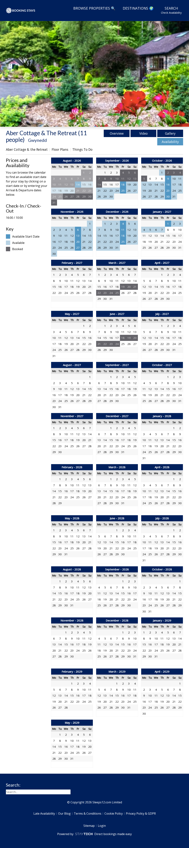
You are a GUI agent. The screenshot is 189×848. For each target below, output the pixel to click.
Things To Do (82, 149)
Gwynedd (37, 140)
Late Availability (44, 813)
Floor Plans (60, 149)
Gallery (170, 133)
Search (171, 10)
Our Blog (64, 813)
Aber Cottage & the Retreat (27, 149)
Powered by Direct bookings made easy (94, 834)
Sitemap (89, 826)
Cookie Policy (113, 813)
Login (102, 826)
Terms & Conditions (87, 813)
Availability (170, 141)
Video (143, 133)
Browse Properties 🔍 (94, 8)
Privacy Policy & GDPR (141, 813)
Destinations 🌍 (138, 8)
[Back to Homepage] (20, 10)
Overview (117, 133)
